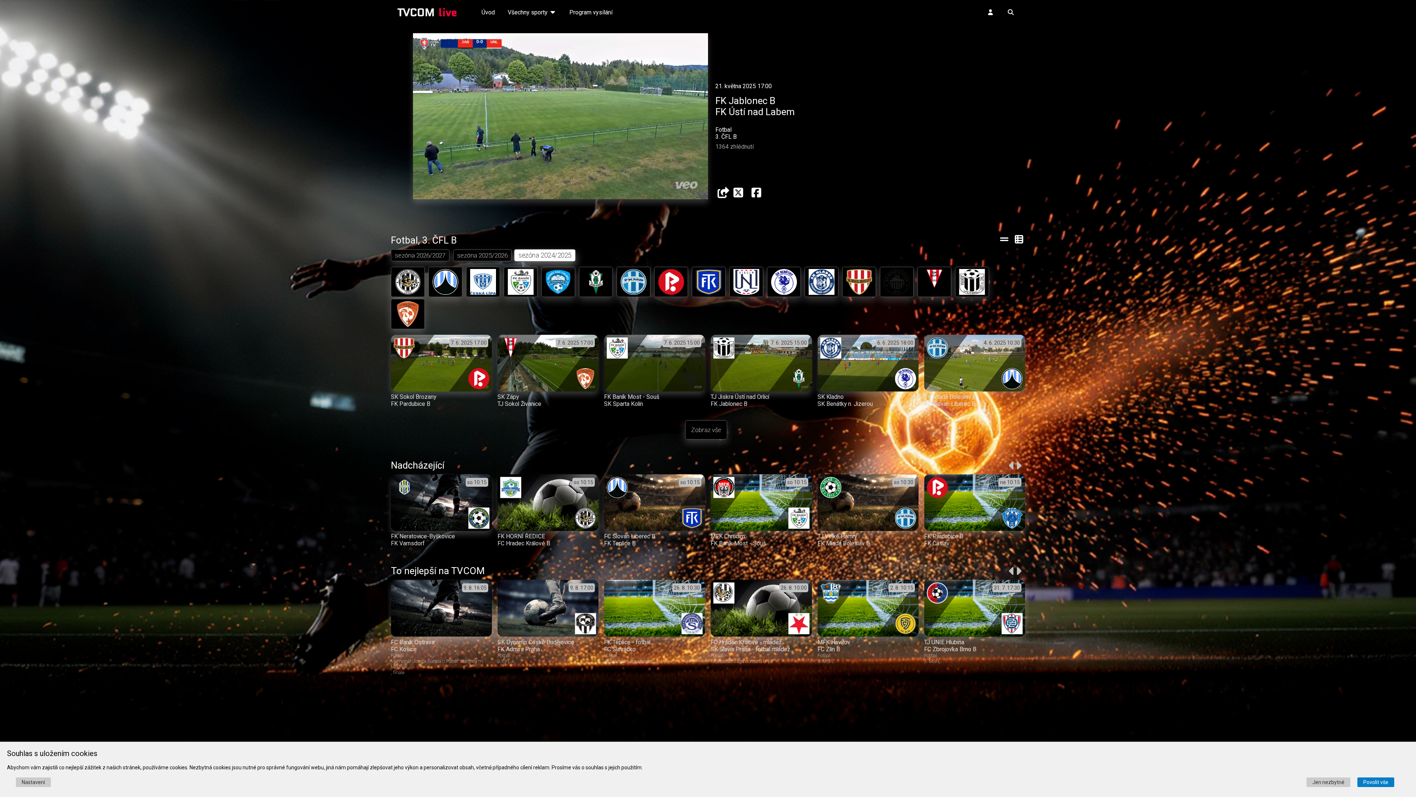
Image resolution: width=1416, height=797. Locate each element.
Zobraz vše (706, 430)
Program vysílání (590, 12)
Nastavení (33, 782)
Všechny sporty (528, 12)
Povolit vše (1375, 782)
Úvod (488, 12)
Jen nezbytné (1328, 782)
